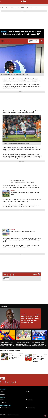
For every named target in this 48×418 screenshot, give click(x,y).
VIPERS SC (6, 278)
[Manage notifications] (45, 416)
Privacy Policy (29, 399)
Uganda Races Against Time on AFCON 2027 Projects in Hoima (15, 357)
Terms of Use (3, 402)
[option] (7, 339)
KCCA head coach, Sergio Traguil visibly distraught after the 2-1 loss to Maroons (7, 344)
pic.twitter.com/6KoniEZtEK (17, 180)
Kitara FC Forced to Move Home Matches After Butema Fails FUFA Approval (39, 359)
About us (2, 399)
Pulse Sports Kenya (30, 407)
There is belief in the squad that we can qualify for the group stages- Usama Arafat (23, 344)
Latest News (2, 5)
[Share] (41, 41)
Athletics (28, 391)
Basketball (2, 394)
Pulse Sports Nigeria (5, 407)
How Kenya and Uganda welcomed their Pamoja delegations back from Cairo (39, 344)
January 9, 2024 (30, 182)
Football (3, 7)
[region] (24, 339)
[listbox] (24, 339)
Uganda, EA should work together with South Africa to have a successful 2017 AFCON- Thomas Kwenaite (30, 319)
